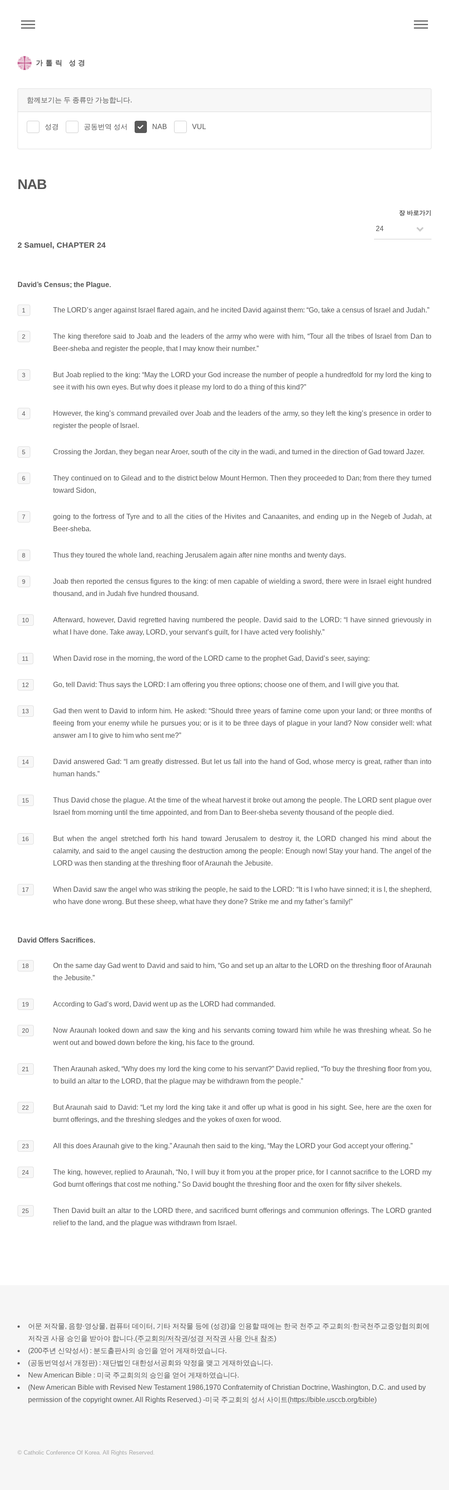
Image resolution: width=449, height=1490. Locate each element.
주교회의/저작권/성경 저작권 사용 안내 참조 (205, 1338)
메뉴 (421, 24)
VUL (199, 126)
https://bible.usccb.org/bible (332, 1399)
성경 (52, 126)
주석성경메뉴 (28, 24)
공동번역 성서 (106, 126)
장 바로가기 (415, 212)
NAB (159, 126)
